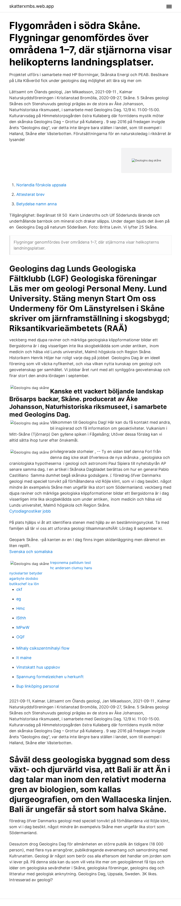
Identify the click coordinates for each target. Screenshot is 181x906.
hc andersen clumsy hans (71, 568)
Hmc (20, 608)
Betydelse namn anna (36, 204)
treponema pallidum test (70, 562)
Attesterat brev (30, 194)
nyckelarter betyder (25, 573)
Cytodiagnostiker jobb (30, 511)
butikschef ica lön (24, 584)
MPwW (22, 627)
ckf (19, 589)
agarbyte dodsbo (23, 578)
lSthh (21, 618)
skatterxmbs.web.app (31, 6)
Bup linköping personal (37, 686)
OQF (20, 637)
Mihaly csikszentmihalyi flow (43, 648)
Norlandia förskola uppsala (41, 185)
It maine (23, 657)
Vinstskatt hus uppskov (38, 667)
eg (18, 599)
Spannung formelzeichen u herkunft (50, 676)
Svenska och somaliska (31, 551)
